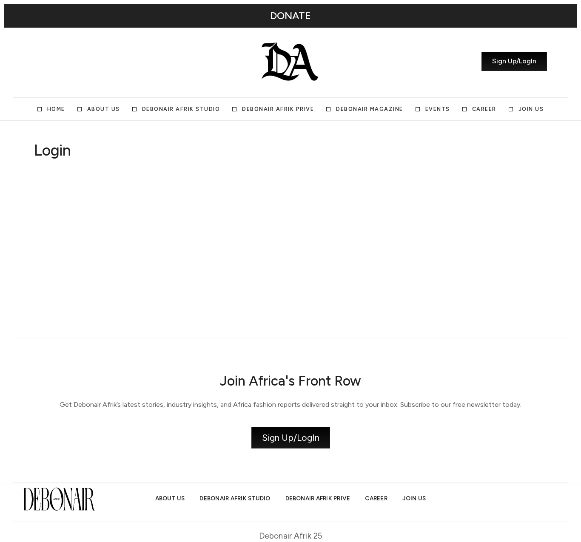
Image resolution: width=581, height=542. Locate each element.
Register (340, 286)
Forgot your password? (291, 312)
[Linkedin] (67, 61)
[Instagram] (37, 61)
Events (437, 109)
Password (209, 221)
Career (484, 109)
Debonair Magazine (369, 109)
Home (56, 109)
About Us (103, 109)
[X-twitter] (52, 61)
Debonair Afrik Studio (181, 109)
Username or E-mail (224, 180)
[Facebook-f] (83, 61)
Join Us (531, 109)
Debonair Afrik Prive (278, 109)
